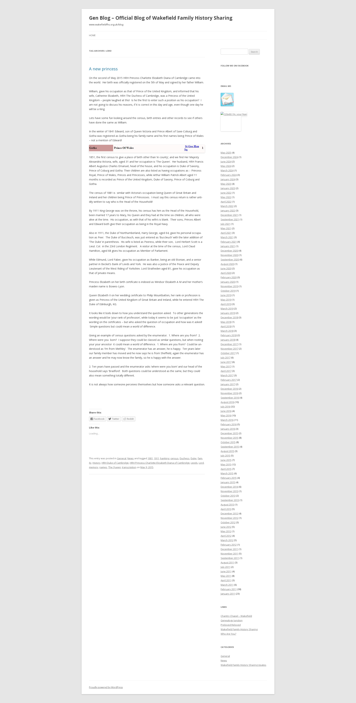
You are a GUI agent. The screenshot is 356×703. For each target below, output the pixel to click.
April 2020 (226, 273)
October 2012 (228, 522)
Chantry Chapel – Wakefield (236, 616)
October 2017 (228, 353)
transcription (129, 467)
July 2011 (225, 567)
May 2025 (226, 152)
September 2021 (230, 219)
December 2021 (229, 215)
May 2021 (226, 228)
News (130, 458)
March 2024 (227, 170)
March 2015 (227, 473)
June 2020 (226, 268)
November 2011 (229, 553)
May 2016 (226, 415)
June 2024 (226, 161)
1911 (156, 458)
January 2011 (228, 593)
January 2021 (228, 246)
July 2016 (225, 406)
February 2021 (229, 241)
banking (164, 458)
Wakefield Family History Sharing (239, 629)
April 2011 (226, 580)
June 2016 (226, 411)
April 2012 (226, 535)
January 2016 (228, 428)
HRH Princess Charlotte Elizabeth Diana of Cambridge (160, 462)
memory (93, 467)
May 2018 (226, 322)
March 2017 (227, 375)
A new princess (103, 68)
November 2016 (229, 393)
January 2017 (228, 384)
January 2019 (228, 313)
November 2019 (229, 286)
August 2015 (227, 451)
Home (92, 35)
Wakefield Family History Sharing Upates (243, 665)
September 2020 (230, 259)
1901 (150, 458)
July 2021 (225, 224)
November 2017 (229, 348)
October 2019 (228, 290)
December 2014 (229, 486)
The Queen (114, 467)
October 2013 (228, 495)
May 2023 (226, 183)
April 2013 (226, 509)
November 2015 (229, 437)
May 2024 (226, 166)
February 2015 (229, 477)
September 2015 (230, 446)
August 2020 (227, 264)
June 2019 (226, 295)
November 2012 (229, 518)
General (121, 458)
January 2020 (228, 281)
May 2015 (226, 464)
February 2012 (229, 544)
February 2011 (229, 589)
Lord (201, 462)
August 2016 (227, 402)
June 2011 (226, 571)
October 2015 (228, 442)
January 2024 (228, 179)
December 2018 (229, 317)
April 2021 (226, 232)
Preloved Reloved (231, 625)
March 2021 (227, 237)
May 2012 (226, 531)
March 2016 (227, 420)
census (174, 458)
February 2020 (229, 277)
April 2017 (226, 371)
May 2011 (226, 576)
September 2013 (230, 500)
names (103, 467)
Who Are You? (228, 633)
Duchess (184, 458)
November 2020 (229, 255)
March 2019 (227, 308)
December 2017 (229, 344)
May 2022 (226, 197)
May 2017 (226, 366)
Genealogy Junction (232, 620)
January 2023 (228, 188)
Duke (194, 458)
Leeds (194, 462)
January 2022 (228, 210)
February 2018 (229, 335)
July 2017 (225, 357)
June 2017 (226, 362)
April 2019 (226, 304)
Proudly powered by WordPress (106, 687)
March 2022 (227, 206)
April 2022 (226, 201)
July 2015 (225, 455)
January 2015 (228, 482)
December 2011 (229, 549)
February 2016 (229, 424)
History (96, 462)
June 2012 (226, 527)
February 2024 (229, 175)
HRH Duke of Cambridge (115, 462)
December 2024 (229, 157)
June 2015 (226, 460)
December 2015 (229, 433)
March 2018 (227, 330)
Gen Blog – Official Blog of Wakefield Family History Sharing (160, 17)
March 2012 (227, 540)
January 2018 (228, 339)
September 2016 (230, 397)
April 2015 (226, 469)
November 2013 (229, 491)
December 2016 (229, 388)
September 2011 (230, 558)
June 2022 (226, 192)
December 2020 (229, 250)
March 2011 (227, 584)
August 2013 (227, 504)
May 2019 (226, 299)
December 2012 (229, 513)
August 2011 (227, 562)
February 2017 (229, 379)
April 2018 (226, 326)
